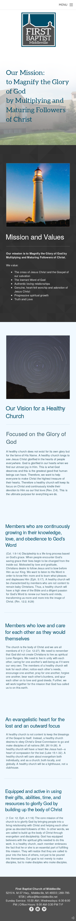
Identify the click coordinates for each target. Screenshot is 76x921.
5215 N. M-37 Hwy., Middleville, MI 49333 (31, 893)
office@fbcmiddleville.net (42, 896)
